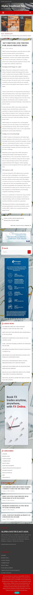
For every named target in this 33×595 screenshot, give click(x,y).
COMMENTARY (6, 461)
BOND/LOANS (6, 456)
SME (3, 475)
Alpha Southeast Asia (13, 5)
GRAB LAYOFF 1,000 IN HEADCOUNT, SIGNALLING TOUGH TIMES (14, 219)
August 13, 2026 (6, 491)
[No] (31, 584)
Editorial (11, 48)
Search (29, 252)
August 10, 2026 (6, 509)
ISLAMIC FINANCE (7, 470)
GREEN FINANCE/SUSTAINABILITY (11, 468)
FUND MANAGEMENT (8, 465)
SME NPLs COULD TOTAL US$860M (20, 225)
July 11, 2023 (5, 48)
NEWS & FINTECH (7, 472)
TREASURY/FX (6, 477)
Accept (17, 592)
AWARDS (4, 454)
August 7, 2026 (5, 519)
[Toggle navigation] (3, 12)
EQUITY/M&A (6, 463)
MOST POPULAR (8, 483)
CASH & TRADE (6, 458)
